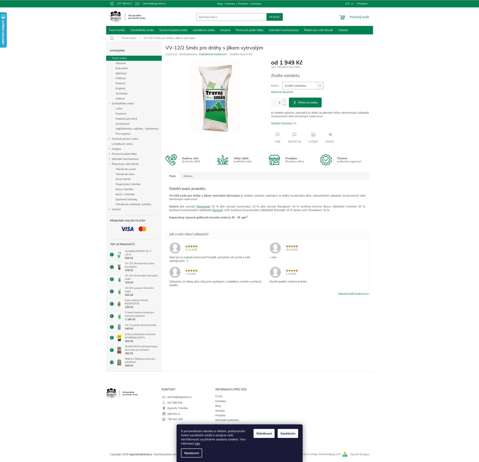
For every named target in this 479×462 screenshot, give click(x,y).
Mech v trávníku (125, 194)
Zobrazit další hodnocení (352, 293)
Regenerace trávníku (128, 184)
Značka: (241, 54)
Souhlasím (287, 433)
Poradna (243, 3)
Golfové (120, 98)
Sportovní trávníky (126, 199)
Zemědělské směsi (123, 103)
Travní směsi (119, 58)
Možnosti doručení (282, 92)
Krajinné (120, 88)
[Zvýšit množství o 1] (284, 100)
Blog (219, 3)
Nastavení (191, 453)
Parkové (120, 83)
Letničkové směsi (122, 144)
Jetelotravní (122, 123)
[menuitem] (117, 30)
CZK (347, 3)
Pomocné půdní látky (124, 154)
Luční (119, 108)
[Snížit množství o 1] (284, 104)
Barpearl (217, 210)
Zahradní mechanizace (125, 159)
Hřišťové (121, 78)
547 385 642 (174, 402)
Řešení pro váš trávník (125, 164)
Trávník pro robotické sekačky (133, 204)
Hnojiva (116, 149)
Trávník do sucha (126, 169)
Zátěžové (121, 73)
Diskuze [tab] (188, 176)
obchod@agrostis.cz (179, 397)
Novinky (230, 3)
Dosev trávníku (124, 189)
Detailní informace (282, 123)
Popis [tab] (172, 176)
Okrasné (121, 63)
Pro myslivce (123, 133)
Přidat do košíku (308, 102)
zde (197, 443)
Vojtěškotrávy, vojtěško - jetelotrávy (137, 128)
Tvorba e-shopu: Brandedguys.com (320, 454)
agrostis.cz (173, 413)
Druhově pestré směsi (125, 138)
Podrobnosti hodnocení (212, 54)
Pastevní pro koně (126, 118)
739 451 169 (174, 419)
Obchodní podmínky (227, 420)
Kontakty (256, 3)
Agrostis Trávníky (177, 408)
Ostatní (116, 209)
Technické (121, 93)
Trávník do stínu (125, 174)
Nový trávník (123, 179)
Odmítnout (264, 433)
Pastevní (121, 113)
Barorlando (203, 206)
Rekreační (122, 68)
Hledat (275, 17)
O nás (218, 396)
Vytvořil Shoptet (359, 454)
